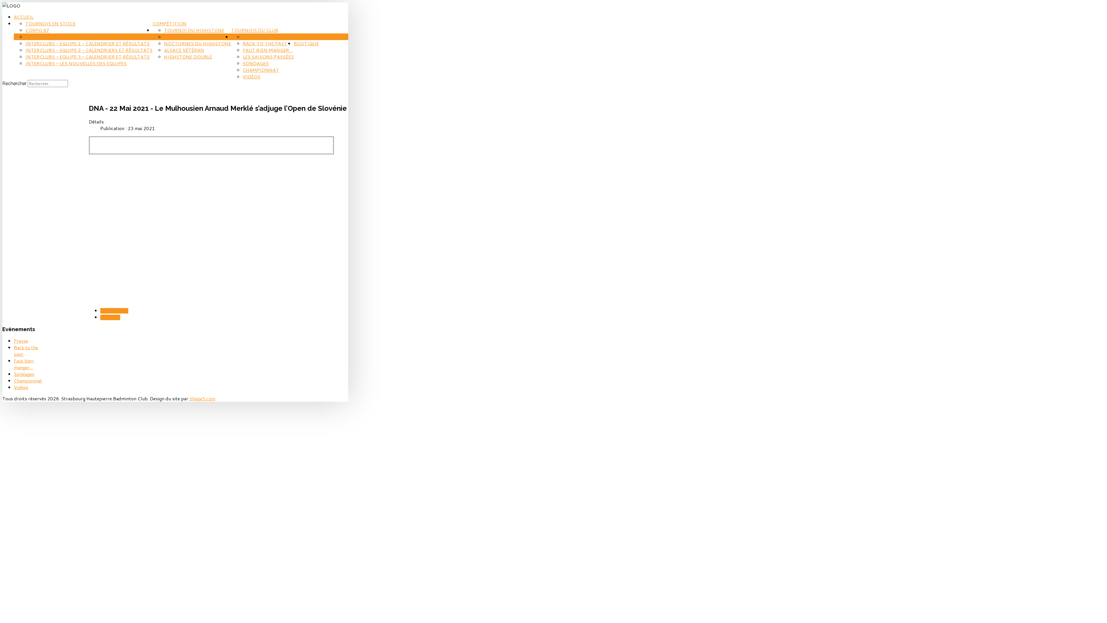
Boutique (306, 43)
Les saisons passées (268, 56)
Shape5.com (202, 398)
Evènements (309, 36)
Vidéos (251, 76)
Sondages (256, 63)
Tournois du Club (254, 30)
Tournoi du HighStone (194, 30)
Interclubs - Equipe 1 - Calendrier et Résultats (87, 43)
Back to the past (265, 43)
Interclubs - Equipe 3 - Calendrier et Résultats (87, 56)
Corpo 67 (37, 30)
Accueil (23, 17)
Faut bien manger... (268, 50)
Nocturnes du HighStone (197, 43)
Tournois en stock (50, 23)
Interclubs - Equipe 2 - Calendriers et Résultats (89, 50)
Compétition (170, 23)
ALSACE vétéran (184, 50)
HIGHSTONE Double (188, 56)
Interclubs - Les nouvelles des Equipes (76, 63)
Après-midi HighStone (193, 36)
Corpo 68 (37, 36)
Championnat (261, 70)
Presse (251, 36)
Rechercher (14, 83)
